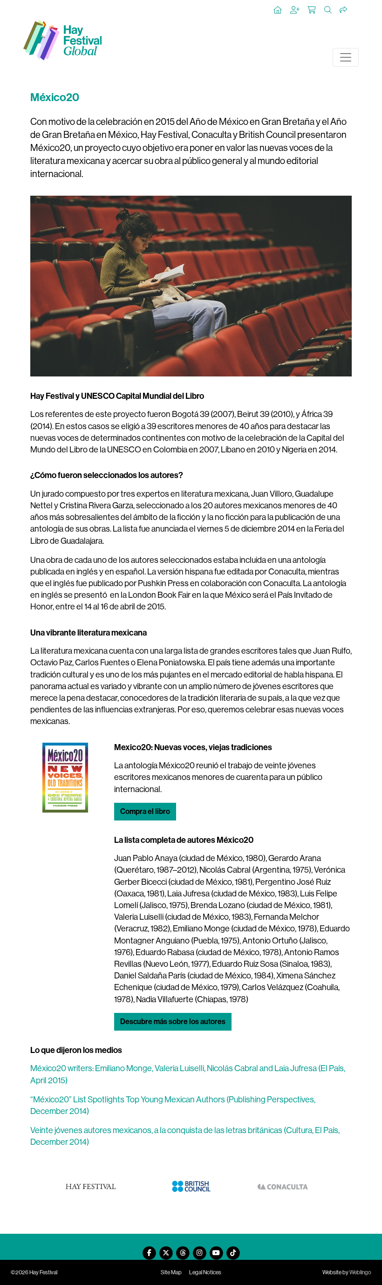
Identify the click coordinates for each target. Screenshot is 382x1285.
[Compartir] (344, 10)
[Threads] (182, 1249)
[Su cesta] (312, 10)
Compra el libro (145, 811)
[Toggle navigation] (346, 57)
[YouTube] (216, 1249)
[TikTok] (233, 1249)
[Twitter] (165, 1249)
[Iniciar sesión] (295, 10)
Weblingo (360, 1272)
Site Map (171, 1272)
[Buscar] (328, 10)
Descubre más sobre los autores (172, 1021)
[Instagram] (199, 1249)
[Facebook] (149, 1249)
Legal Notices (205, 1272)
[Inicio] (278, 10)
